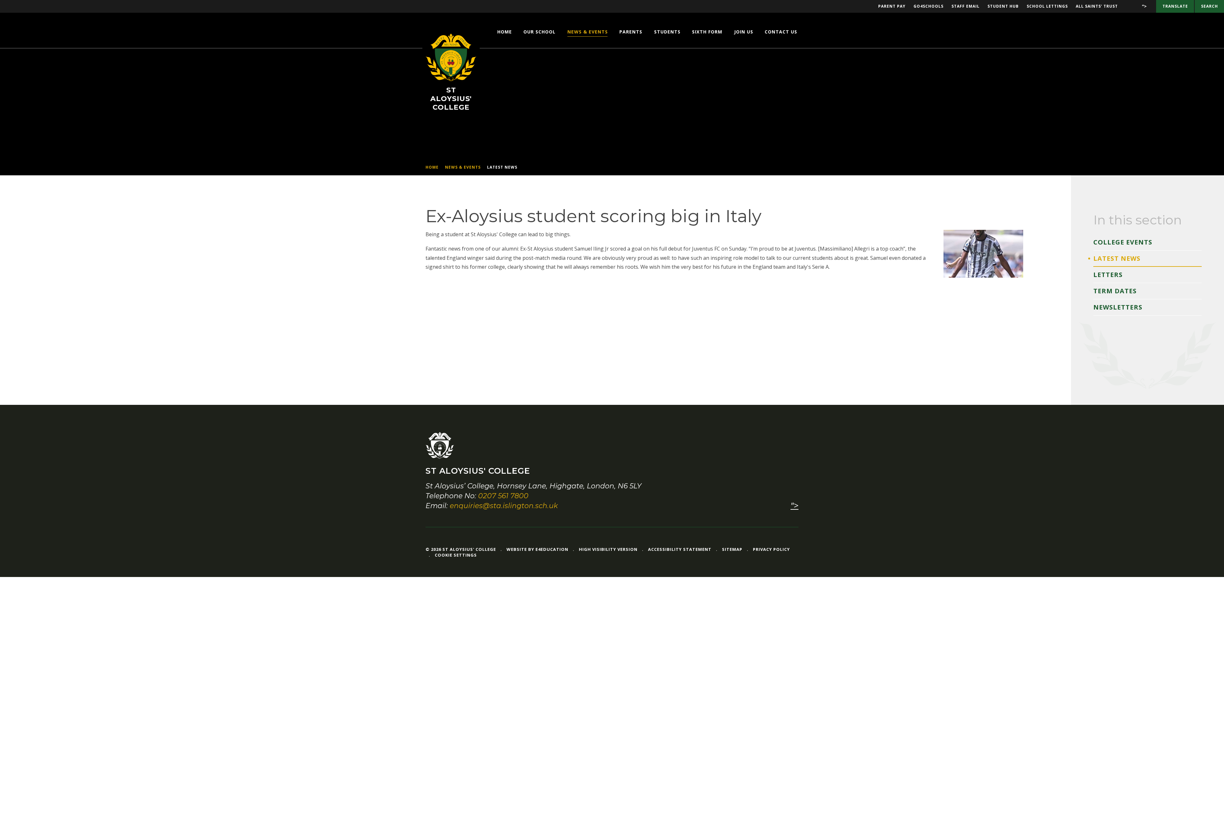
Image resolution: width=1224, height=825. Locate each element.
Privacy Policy (771, 549)
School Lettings (1047, 6)
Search (1209, 6)
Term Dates (1115, 291)
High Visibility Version (608, 549)
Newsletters (1117, 307)
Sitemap (732, 549)
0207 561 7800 (503, 496)
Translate (1175, 6)
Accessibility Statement (679, 549)
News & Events (463, 167)
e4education (552, 549)
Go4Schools (928, 6)
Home (432, 167)
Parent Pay (892, 6)
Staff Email (965, 6)
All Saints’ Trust (1097, 6)
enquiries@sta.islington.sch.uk (504, 505)
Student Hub (1003, 6)
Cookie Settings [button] (456, 555)
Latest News (502, 167)
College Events (1122, 242)
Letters (1108, 274)
